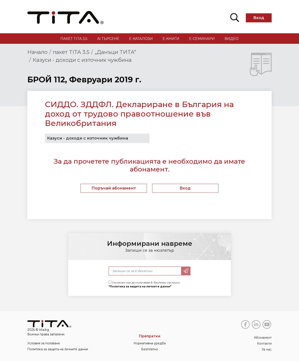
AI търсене (108, 39)
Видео (232, 39)
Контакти (264, 343)
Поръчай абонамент (113, 188)
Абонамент (263, 338)
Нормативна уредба (150, 343)
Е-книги (171, 39)
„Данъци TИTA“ (115, 52)
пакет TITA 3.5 (73, 39)
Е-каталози (141, 39)
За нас (267, 349)
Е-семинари (202, 39)
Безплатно (149, 349)
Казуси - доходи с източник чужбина (82, 60)
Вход (258, 17)
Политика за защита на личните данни (57, 349)
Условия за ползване (43, 343)
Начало (37, 52)
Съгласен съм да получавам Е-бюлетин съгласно (144, 284)
